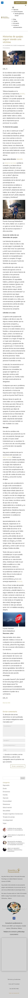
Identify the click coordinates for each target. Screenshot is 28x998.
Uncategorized (20, 45)
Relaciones (6, 804)
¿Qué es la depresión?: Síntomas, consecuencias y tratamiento (14, 850)
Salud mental (7, 807)
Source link (6, 703)
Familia (5, 795)
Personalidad (7, 801)
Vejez (4, 823)
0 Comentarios (6, 48)
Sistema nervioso (10, 163)
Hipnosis (15, 9)
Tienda (15, 21)
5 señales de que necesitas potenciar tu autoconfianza (15, 829)
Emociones (6, 792)
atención (20, 159)
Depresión (6, 785)
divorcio (19, 581)
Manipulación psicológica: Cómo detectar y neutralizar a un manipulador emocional (15, 843)
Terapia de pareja (9, 817)
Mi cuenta (16, 23)
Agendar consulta (20, 2)
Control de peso (18, 11)
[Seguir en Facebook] (2, 3)
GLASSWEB (7, 45)
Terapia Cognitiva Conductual (13, 814)
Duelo (5, 788)
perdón (22, 94)
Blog (14, 19)
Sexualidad (6, 810)
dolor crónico (7, 457)
